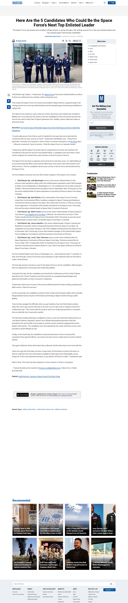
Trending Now (92, 173)
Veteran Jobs (91, 594)
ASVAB (44, 594)
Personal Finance (32, 594)
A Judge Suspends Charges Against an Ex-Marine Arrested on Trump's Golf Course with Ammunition (106, 194)
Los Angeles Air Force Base (35, 214)
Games (90, 601)
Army (74, 592)
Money (54, 2)
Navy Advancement (48, 596)
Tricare (60, 599)
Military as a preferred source (62, 395)
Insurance (37, 2)
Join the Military (63, 2)
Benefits (73, 2)
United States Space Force (53, 36)
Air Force (73, 141)
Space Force (49, 94)
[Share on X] (66, 40)
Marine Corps (76, 599)
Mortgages (45, 2)
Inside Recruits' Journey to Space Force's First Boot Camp (39, 376)
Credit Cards (31, 592)
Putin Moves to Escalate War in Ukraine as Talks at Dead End (106, 186)
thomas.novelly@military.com (49, 368)
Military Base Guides (93, 592)
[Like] (9, 107)
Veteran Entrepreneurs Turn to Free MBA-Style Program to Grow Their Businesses (106, 179)
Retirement (61, 601)
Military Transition (93, 596)
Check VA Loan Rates (18, 594)
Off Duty (90, 599)
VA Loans (15, 592)
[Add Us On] (9, 95)
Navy (74, 594)
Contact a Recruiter (48, 592)
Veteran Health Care (63, 596)
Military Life (89, 2)
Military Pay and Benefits (64, 592)
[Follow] (9, 101)
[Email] (69, 40)
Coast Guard (76, 601)
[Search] (104, 2)
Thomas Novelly (22, 41)
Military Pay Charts (32, 599)
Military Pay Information (34, 596)
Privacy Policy (98, 135)
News (80, 2)
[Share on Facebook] (63, 40)
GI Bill (59, 594)
